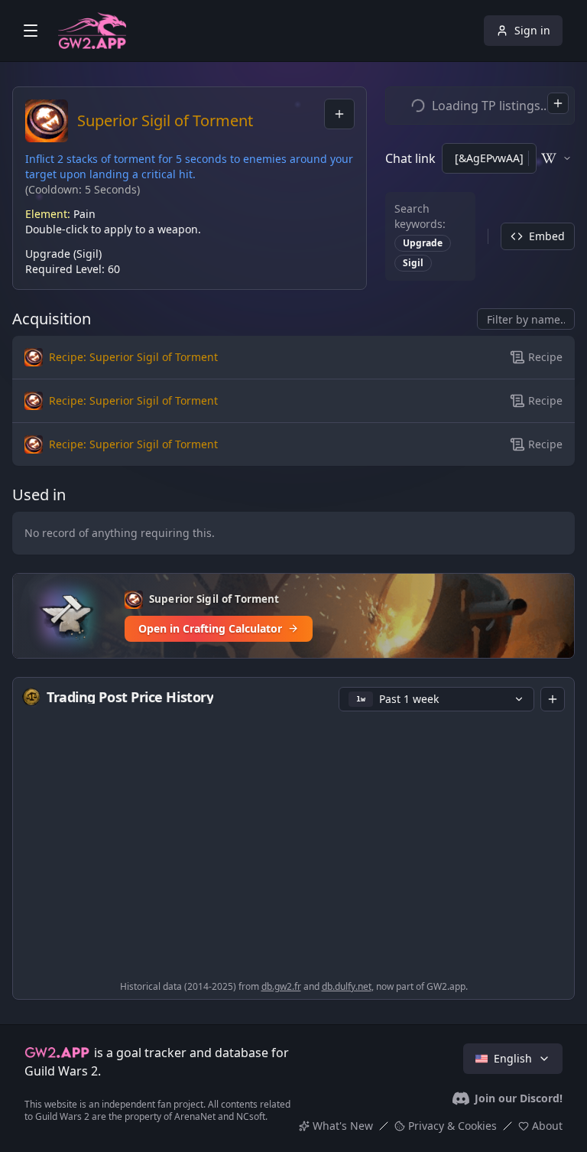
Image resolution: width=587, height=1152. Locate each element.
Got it (293, 1047)
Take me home (294, 610)
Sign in (532, 30)
